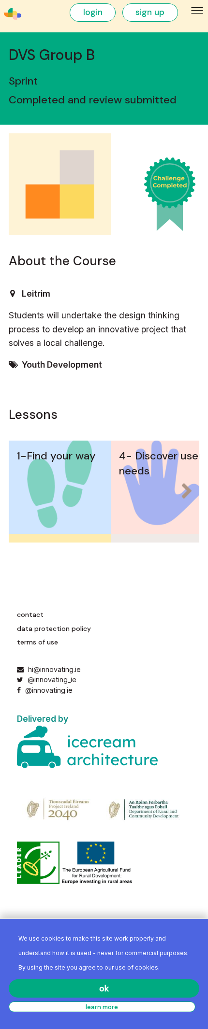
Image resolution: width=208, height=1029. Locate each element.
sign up (149, 12)
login (93, 12)
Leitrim (36, 293)
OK (104, 988)
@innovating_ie (51, 679)
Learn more (102, 1007)
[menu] (198, 11)
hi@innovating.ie (54, 669)
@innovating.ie (47, 690)
